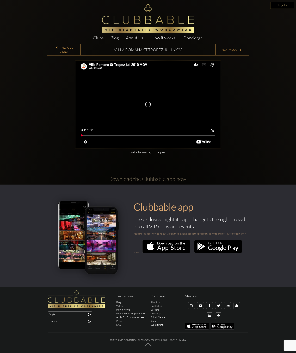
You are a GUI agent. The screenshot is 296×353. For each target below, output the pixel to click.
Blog (114, 37)
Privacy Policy (149, 340)
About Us (134, 37)
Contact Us (156, 305)
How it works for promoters (130, 313)
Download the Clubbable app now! (148, 178)
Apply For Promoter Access (130, 317)
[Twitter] (218, 305)
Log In (282, 5)
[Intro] (148, 346)
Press (119, 320)
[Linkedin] (209, 315)
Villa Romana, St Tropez (148, 152)
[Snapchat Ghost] (236, 305)
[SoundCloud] (227, 305)
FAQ (118, 324)
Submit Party (157, 324)
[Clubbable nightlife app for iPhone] (166, 252)
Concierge (193, 37)
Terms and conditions (124, 340)
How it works (163, 37)
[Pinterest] (218, 315)
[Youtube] (200, 305)
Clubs (98, 37)
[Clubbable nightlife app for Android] (218, 252)
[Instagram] (191, 305)
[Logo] (148, 18)
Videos (119, 305)
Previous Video (66, 49)
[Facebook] (209, 305)
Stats (153, 320)
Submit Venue (158, 317)
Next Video (230, 49)
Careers (155, 309)
